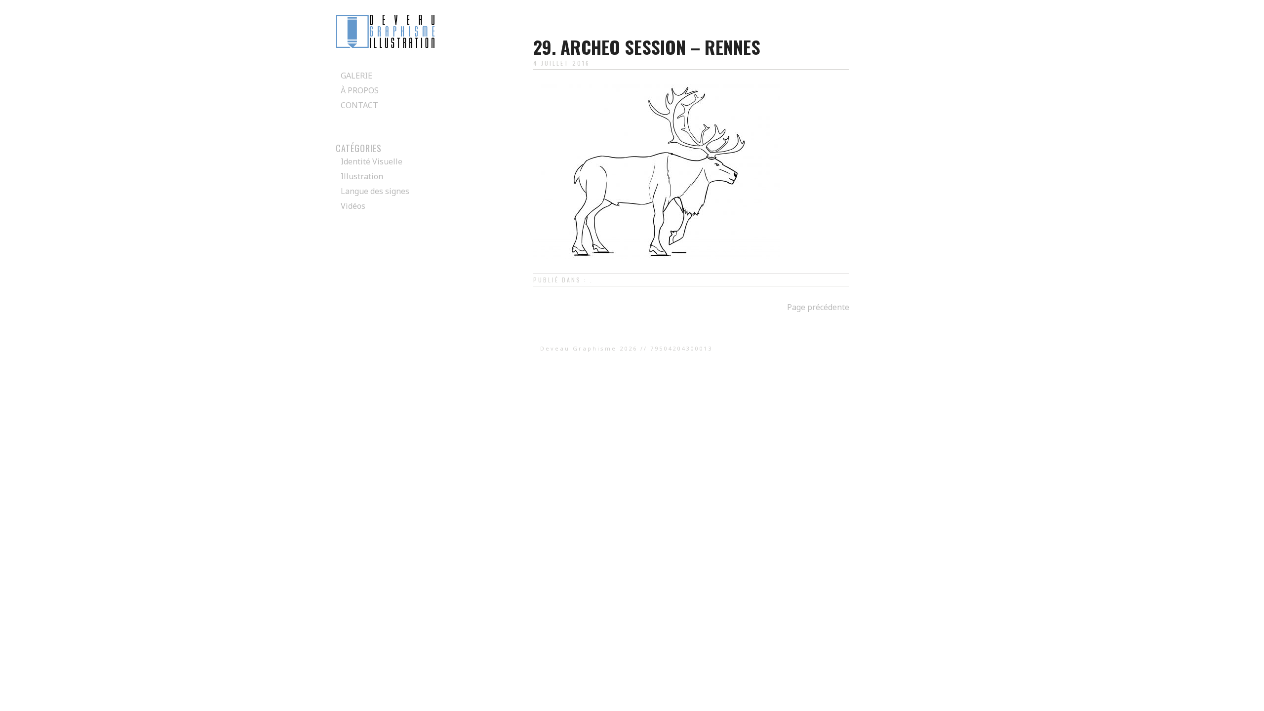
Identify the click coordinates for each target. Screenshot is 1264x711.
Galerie (356, 75)
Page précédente (818, 307)
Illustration (362, 176)
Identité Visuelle (371, 161)
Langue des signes (375, 191)
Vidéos (353, 205)
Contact (359, 105)
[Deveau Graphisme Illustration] (385, 45)
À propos (360, 90)
